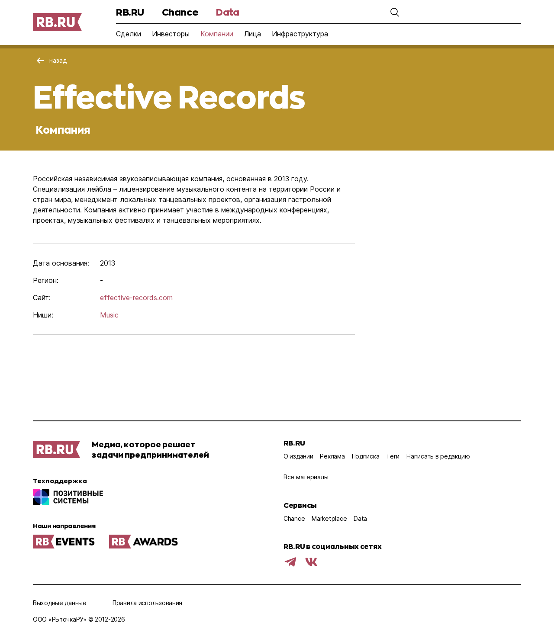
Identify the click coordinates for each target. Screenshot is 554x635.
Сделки (128, 33)
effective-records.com (136, 297)
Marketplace (329, 518)
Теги (392, 456)
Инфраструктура (300, 33)
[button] (395, 12)
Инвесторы (171, 33)
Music (109, 315)
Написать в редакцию (438, 456)
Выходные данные (60, 602)
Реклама (332, 456)
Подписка (366, 456)
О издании (298, 456)
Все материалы (305, 477)
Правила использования (147, 602)
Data (227, 12)
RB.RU (130, 12)
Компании (216, 33)
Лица (252, 33)
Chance (180, 12)
